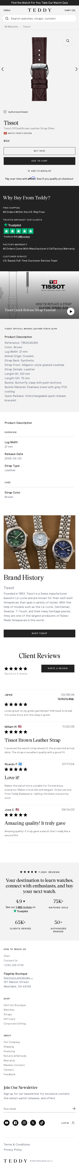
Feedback (9, 1074)
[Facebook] (15, 1123)
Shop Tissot (39, 633)
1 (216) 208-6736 (14, 965)
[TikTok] (42, 1123)
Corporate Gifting (15, 1023)
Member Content (14, 1065)
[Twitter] (33, 1123)
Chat (7, 955)
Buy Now (39, 151)
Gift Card (9, 1018)
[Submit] (73, 1108)
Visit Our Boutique (15, 1005)
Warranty (9, 1060)
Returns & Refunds (15, 1055)
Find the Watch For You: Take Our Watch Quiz (39, 2)
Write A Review (58, 668)
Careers (9, 1069)
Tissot (26, 26)
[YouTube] (7, 1123)
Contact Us (11, 960)
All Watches (11, 26)
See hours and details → (18, 977)
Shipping (9, 1046)
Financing (9, 1051)
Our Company (12, 1041)
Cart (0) (70, 10)
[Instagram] (24, 1123)
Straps (8, 1014)
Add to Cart (39, 161)
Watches (9, 1009)
